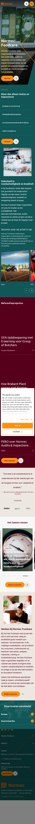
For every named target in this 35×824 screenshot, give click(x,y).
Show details (25, 419)
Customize (16, 431)
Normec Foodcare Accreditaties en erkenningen (17, 790)
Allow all (17, 425)
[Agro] (15, 267)
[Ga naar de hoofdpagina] (6, 4)
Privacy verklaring (25, 793)
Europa (4, 714)
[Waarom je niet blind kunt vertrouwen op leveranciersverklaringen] (17, 549)
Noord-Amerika (8, 721)
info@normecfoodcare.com (12, 759)
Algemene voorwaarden (9, 793)
